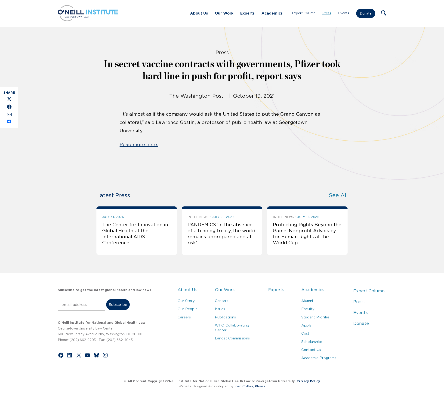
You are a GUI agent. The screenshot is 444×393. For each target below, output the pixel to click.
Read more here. (139, 144)
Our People (187, 309)
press (222, 52)
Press (326, 13)
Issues (220, 309)
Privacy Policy (308, 381)
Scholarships (312, 342)
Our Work (224, 13)
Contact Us (311, 350)
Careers (184, 317)
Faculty (307, 309)
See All (338, 195)
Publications (225, 317)
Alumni (307, 301)
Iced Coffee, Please (250, 386)
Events (343, 13)
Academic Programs (318, 358)
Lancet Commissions (232, 338)
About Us (199, 13)
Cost (305, 333)
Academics (272, 13)
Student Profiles (315, 317)
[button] (383, 13)
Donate (366, 13)
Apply (306, 325)
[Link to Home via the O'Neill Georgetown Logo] (88, 20)
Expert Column (303, 13)
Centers (221, 301)
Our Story (186, 301)
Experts (247, 13)
